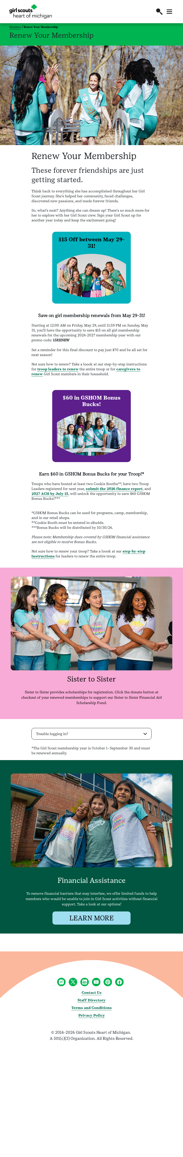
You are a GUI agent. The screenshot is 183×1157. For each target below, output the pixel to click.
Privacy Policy (91, 1015)
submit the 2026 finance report (114, 489)
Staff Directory (91, 1000)
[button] (159, 11)
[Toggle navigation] (169, 11)
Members (15, 27)
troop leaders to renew (58, 369)
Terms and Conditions (91, 1008)
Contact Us (92, 992)
